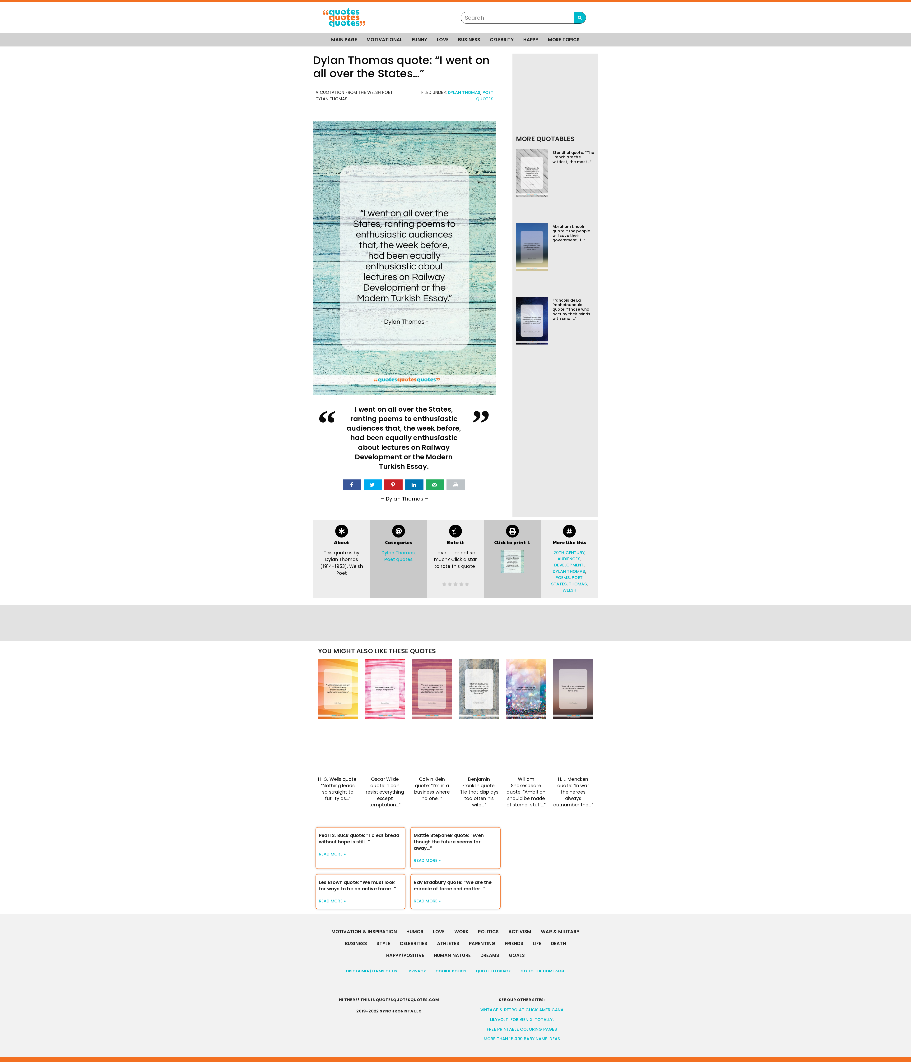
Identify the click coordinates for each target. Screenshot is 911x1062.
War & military (560, 932)
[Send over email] (435, 484)
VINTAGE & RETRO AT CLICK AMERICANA (522, 1010)
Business (469, 40)
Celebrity (502, 40)
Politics (488, 932)
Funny (420, 40)
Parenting (482, 943)
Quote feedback (493, 971)
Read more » (332, 854)
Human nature (452, 955)
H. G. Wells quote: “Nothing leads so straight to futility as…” (338, 789)
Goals (517, 955)
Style (383, 943)
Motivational (384, 40)
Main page (344, 40)
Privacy (417, 971)
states (559, 584)
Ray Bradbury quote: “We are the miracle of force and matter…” (453, 885)
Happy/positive (405, 955)
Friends (514, 943)
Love (443, 40)
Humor (414, 932)
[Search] (580, 17)
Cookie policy (451, 971)
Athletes (448, 943)
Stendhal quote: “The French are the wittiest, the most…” (573, 157)
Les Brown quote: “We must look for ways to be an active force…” (357, 885)
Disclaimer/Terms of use (373, 971)
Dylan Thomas (464, 92)
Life (537, 943)
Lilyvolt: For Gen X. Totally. (522, 1019)
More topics (564, 40)
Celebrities (413, 943)
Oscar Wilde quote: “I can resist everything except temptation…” (385, 792)
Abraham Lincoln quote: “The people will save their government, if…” (571, 233)
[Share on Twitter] (373, 484)
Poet (577, 577)
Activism (519, 932)
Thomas (578, 584)
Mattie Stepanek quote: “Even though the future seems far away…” (449, 841)
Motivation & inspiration (364, 932)
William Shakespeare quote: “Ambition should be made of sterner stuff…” (526, 792)
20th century (569, 553)
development (569, 565)
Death (558, 943)
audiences (569, 559)
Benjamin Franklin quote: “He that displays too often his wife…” (479, 792)
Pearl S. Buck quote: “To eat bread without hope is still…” (359, 838)
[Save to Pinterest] (393, 484)
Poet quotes (398, 559)
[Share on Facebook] (352, 484)
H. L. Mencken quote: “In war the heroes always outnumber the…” (573, 792)
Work (461, 932)
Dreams (489, 955)
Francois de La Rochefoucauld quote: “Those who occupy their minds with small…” (571, 309)
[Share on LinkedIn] (414, 484)
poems (562, 577)
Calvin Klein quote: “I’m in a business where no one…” (432, 789)
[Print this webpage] (455, 484)
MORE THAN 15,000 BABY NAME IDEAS (522, 1039)
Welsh (569, 590)
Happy (531, 40)
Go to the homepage (543, 971)
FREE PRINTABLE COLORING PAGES (522, 1029)
